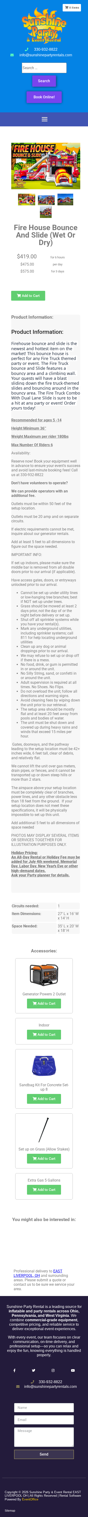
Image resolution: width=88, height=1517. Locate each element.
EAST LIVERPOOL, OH (38, 1273)
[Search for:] (44, 68)
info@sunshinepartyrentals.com (45, 55)
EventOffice (30, 1499)
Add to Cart (30, 296)
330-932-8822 (45, 49)
